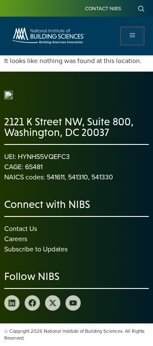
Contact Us (20, 228)
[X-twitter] (52, 303)
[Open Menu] (132, 35)
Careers (15, 238)
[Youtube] (73, 303)
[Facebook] (32, 303)
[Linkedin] (12, 303)
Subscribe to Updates (36, 249)
